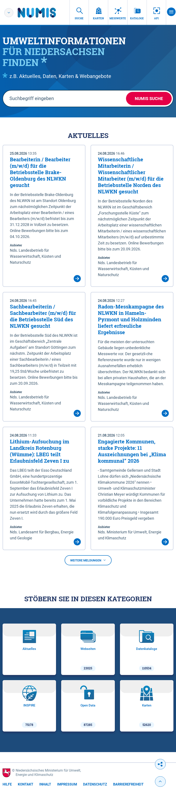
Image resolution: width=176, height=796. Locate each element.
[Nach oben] (160, 781)
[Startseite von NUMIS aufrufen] (43, 13)
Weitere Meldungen (85, 560)
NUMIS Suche (149, 98)
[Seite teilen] (160, 764)
